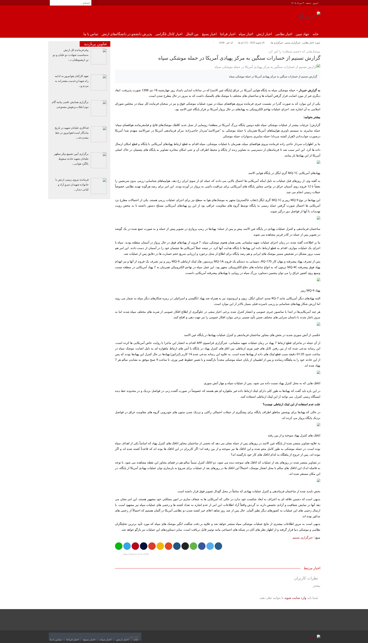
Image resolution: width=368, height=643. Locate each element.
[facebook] (202, 546)
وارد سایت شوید (295, 598)
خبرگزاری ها (277, 42)
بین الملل (192, 34)
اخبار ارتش (264, 34)
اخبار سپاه (246, 34)
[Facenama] (143, 546)
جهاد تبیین (302, 34)
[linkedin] (177, 546)
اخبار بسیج (209, 34)
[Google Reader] (160, 546)
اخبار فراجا (227, 34)
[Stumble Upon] (168, 546)
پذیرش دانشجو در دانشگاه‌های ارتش (127, 34)
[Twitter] (210, 546)
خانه (316, 34)
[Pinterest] (135, 546)
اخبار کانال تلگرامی (168, 34)
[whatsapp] (118, 546)
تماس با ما (90, 34)
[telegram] (127, 546)
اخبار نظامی (283, 34)
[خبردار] (309, 17)
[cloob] (193, 546)
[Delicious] (185, 546)
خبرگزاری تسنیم (292, 42)
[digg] (218, 546)
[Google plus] (152, 546)
